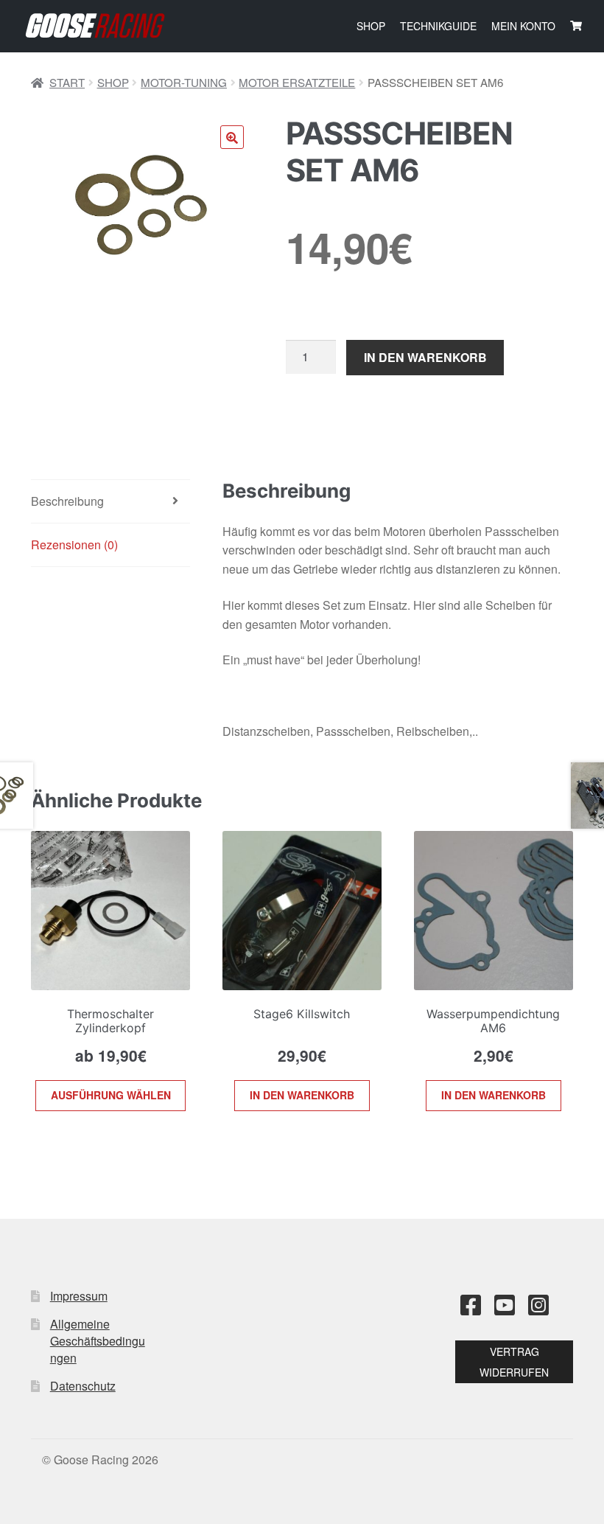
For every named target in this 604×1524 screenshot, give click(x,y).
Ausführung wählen (111, 1095)
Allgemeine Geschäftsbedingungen (97, 1340)
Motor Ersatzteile (297, 82)
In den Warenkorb (425, 357)
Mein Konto (523, 25)
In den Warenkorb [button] (302, 1095)
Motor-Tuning (184, 82)
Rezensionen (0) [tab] (74, 544)
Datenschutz (83, 1385)
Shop (371, 25)
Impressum (79, 1295)
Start (67, 82)
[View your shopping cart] (576, 26)
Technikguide (438, 25)
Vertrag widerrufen (514, 1361)
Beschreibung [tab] (67, 501)
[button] (232, 137)
